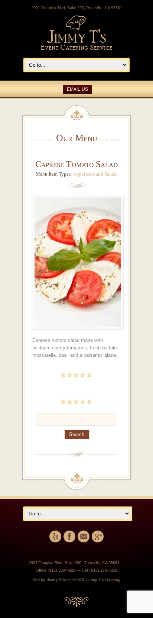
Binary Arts (56, 579)
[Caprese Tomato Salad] (77, 333)
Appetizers (84, 173)
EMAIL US (77, 89)
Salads (110, 173)
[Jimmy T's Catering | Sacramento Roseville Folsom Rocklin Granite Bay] (76, 48)
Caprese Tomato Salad (76, 164)
